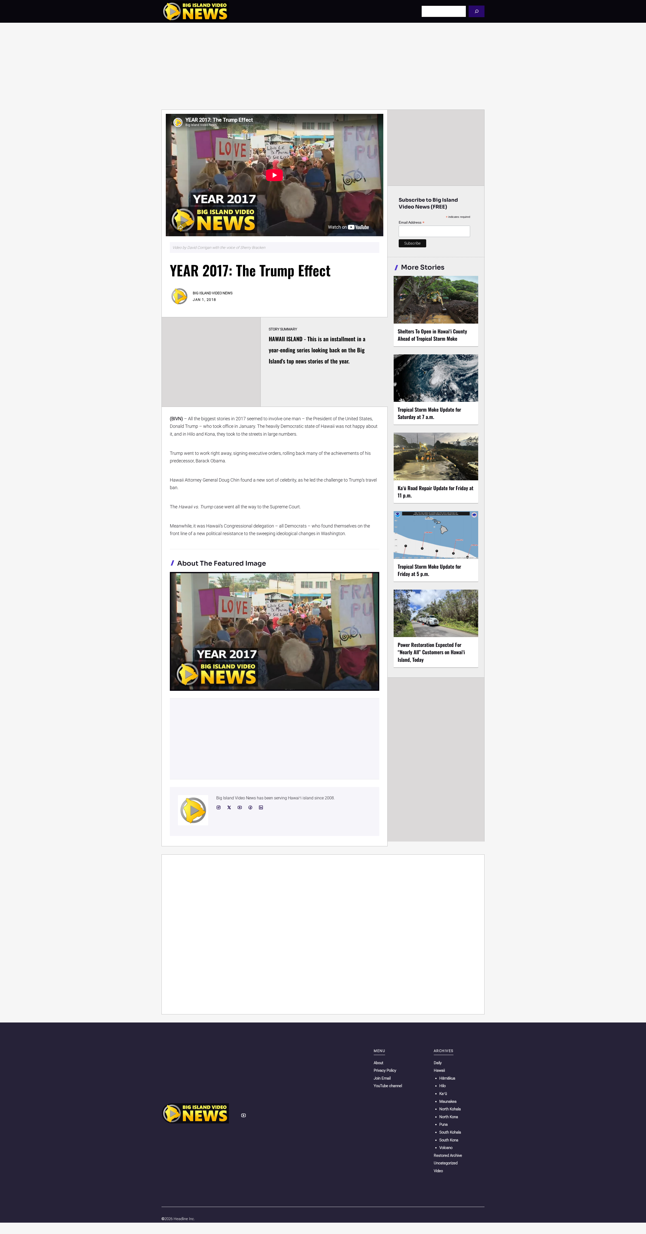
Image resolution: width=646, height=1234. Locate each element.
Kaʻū (443, 1093)
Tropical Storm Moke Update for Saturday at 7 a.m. (429, 413)
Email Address (411, 222)
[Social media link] (218, 807)
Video (438, 1171)
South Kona (448, 1140)
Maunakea (447, 1101)
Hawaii (439, 1070)
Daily (438, 1063)
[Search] (476, 11)
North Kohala (450, 1109)
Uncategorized (445, 1163)
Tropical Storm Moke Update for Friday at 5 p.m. (429, 570)
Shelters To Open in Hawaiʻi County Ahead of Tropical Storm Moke (432, 334)
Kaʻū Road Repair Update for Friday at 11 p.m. (435, 491)
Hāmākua (447, 1078)
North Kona (448, 1117)
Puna (443, 1124)
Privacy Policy (385, 1070)
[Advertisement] (323, 66)
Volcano (445, 1147)
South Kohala (450, 1132)
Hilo (442, 1086)
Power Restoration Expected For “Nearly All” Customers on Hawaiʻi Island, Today (431, 652)
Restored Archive (448, 1155)
